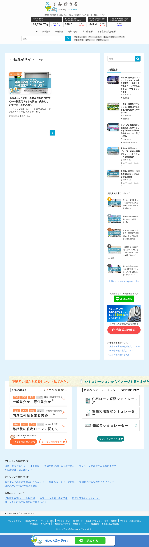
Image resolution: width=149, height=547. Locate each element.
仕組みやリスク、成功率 (61, 482)
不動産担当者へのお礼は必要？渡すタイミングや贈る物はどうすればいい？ (130, 270)
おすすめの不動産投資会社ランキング (24, 482)
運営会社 (95, 524)
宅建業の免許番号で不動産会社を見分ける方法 (130, 219)
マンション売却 (80, 37)
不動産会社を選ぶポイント (19, 470)
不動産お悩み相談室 (110, 524)
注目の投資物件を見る (119, 354)
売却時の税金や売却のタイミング (96, 482)
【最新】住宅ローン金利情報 (20, 498)
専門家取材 (45, 524)
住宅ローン (89, 40)
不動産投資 (78, 40)
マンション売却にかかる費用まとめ (97, 466)
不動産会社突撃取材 (61, 524)
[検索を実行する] (68, 38)
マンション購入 (95, 37)
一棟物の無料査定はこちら (121, 350)
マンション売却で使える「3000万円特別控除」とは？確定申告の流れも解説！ (131, 234)
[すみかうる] (74, 6)
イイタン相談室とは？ (23, 442)
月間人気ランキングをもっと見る (124, 281)
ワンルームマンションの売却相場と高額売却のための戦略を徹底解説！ (130, 204)
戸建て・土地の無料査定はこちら (124, 346)
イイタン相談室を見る (53, 442)
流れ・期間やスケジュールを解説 (22, 466)
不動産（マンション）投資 (97, 521)
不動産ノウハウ (102, 40)
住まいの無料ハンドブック (113, 37)
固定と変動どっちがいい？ (86, 498)
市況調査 (34, 524)
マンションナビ (15, 521)
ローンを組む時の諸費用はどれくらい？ (26, 502)
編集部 (114, 521)
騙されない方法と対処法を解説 (21, 486)
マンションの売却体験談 (130, 521)
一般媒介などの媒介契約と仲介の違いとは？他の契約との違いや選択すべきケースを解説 (122, 252)
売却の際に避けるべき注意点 (59, 466)
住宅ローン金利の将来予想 (54, 498)
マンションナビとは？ (111, 439)
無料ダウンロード (80, 524)
